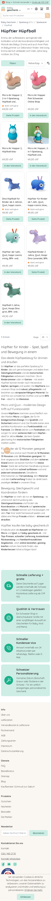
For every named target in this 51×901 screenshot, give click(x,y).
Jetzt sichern (12, 455)
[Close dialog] (47, 438)
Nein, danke (12, 459)
